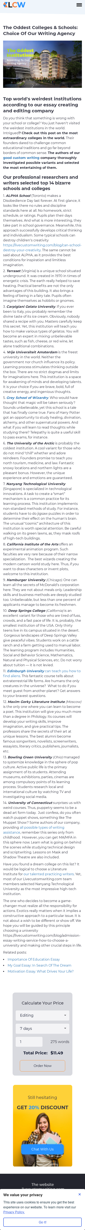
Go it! (42, 1222)
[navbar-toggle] (79, 4)
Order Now (43, 1066)
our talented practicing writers (49, 874)
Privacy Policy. (14, 1212)
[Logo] (14, 4)
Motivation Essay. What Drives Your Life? (41, 971)
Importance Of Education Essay (34, 959)
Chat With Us (42, 1149)
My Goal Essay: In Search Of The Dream (39, 965)
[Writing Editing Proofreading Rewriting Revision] (42, 1015)
